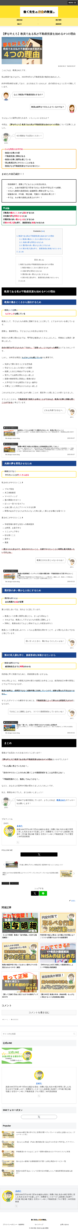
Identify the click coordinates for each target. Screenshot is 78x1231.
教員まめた (61, 800)
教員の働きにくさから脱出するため (34, 239)
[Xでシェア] (35, 893)
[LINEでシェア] (43, 893)
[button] (74, 1034)
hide (43, 231)
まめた (20, 826)
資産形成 (6, 883)
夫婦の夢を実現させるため (31, 242)
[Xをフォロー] (18, 842)
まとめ (20, 252)
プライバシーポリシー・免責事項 (13, 1224)
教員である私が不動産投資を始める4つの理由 (36, 236)
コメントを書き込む (39, 1012)
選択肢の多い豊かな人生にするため (34, 245)
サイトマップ (39, 1224)
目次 (36, 260)
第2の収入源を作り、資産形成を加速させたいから (40, 248)
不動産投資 (15, 883)
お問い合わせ (64, 1224)
